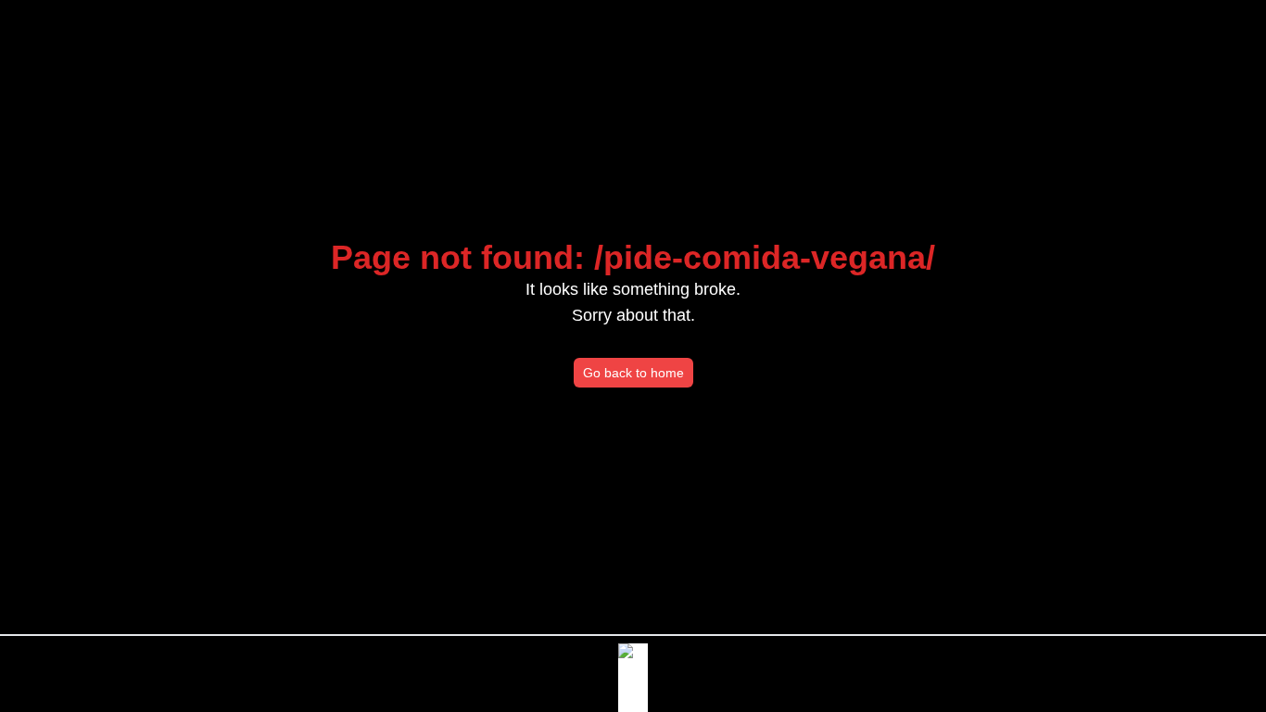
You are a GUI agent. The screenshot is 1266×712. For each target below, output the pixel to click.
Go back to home (633, 372)
